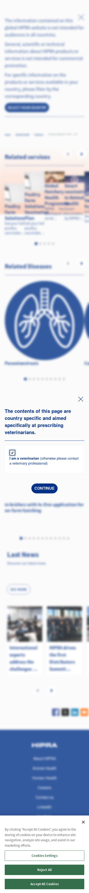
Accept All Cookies (44, 884)
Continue (44, 488)
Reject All (44, 869)
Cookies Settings (44, 855)
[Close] (83, 822)
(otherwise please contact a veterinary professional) (44, 461)
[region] (44, 854)
